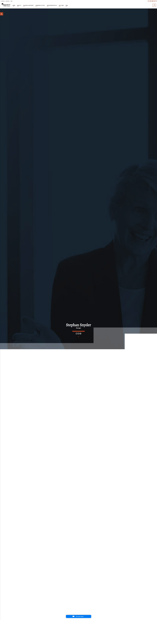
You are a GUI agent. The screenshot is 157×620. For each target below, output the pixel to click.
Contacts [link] (3, 1)
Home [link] (14, 5)
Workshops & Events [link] (40, 5)
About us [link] (19, 5)
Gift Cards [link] (61, 5)
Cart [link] (11, 1)
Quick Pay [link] (7, 1)
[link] (1, 13)
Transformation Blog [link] (52, 5)
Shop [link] (67, 5)
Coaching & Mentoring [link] (28, 5)
